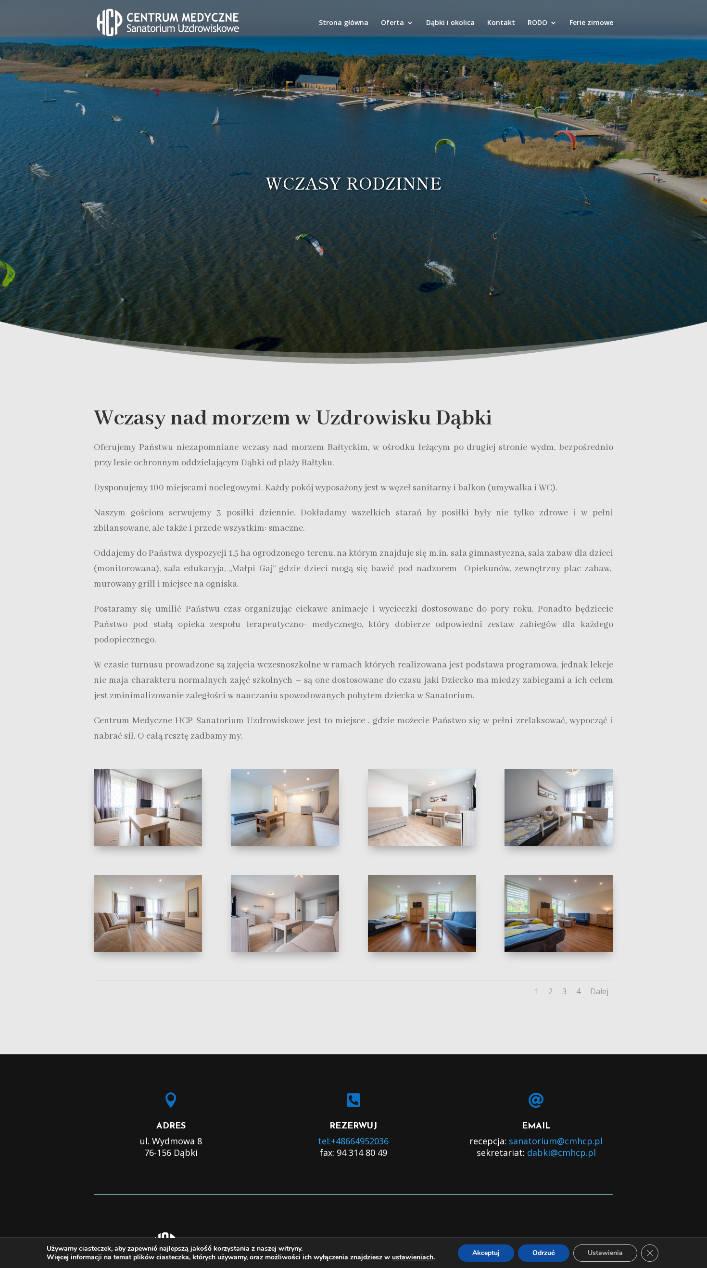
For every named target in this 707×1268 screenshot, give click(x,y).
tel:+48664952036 (353, 1141)
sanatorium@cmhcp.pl (556, 1141)
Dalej (599, 991)
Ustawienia (605, 1252)
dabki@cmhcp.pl (561, 1152)
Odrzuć (543, 1252)
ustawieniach (412, 1257)
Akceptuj (486, 1252)
